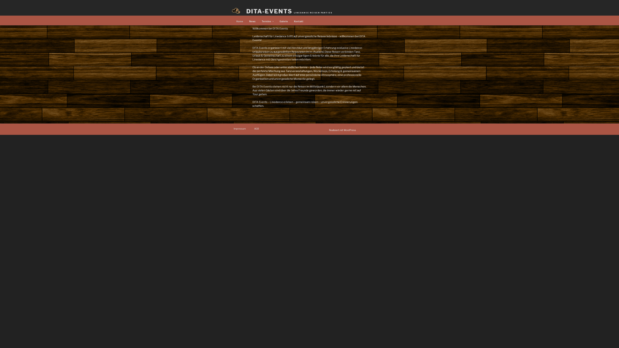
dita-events (289, 11)
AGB (256, 128)
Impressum (240, 128)
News (252, 21)
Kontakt (298, 21)
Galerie (284, 21)
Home (239, 21)
